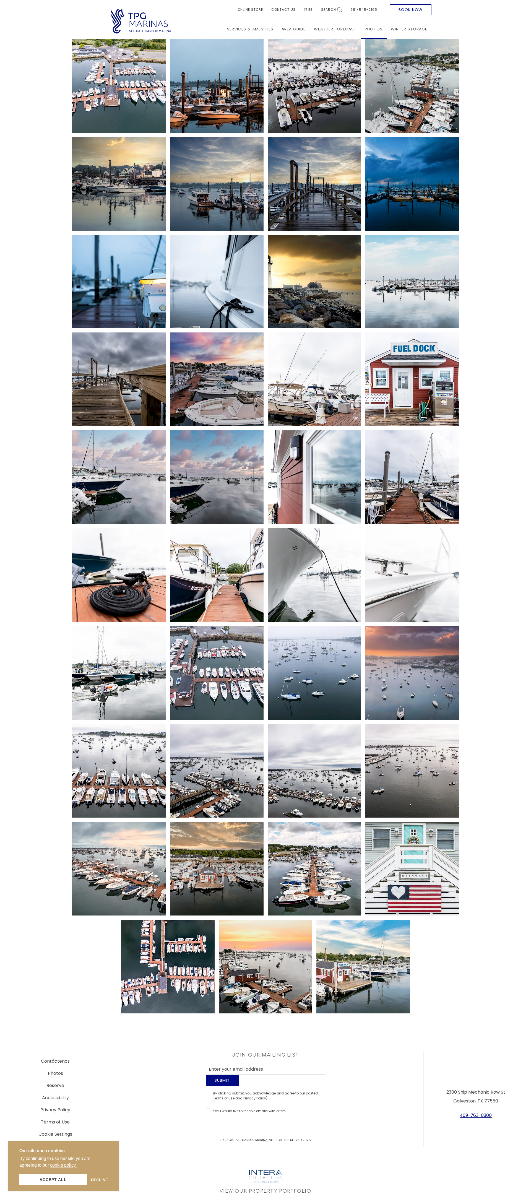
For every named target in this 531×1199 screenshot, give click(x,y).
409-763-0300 (476, 1117)
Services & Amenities (250, 29)
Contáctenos (55, 1063)
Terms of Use (224, 1102)
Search (328, 9)
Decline (99, 1180)
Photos (373, 29)
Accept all (53, 1179)
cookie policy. (63, 1165)
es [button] (310, 9)
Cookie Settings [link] (55, 1136)
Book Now (411, 9)
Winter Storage (409, 29)
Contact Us (283, 9)
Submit (222, 1084)
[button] (119, 86)
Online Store (250, 9)
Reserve (55, 1087)
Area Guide (294, 29)
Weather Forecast (335, 29)
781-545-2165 (364, 9)
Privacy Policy (254, 1102)
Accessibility (55, 1100)
